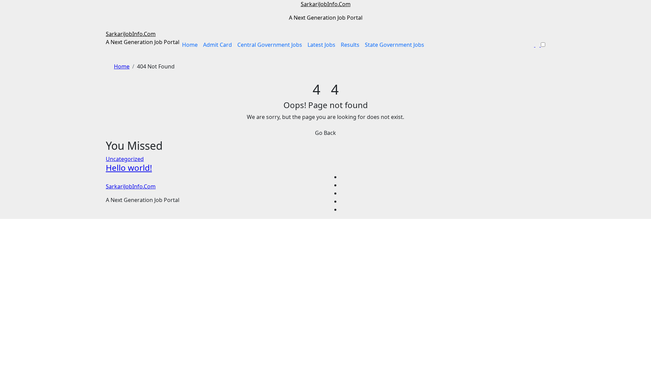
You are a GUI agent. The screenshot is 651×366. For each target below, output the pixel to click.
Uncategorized (125, 159)
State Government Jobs (394, 44)
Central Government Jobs (269, 44)
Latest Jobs (321, 44)
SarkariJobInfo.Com (326, 4)
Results (350, 44)
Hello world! (129, 167)
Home (190, 44)
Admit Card (217, 44)
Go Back (325, 133)
